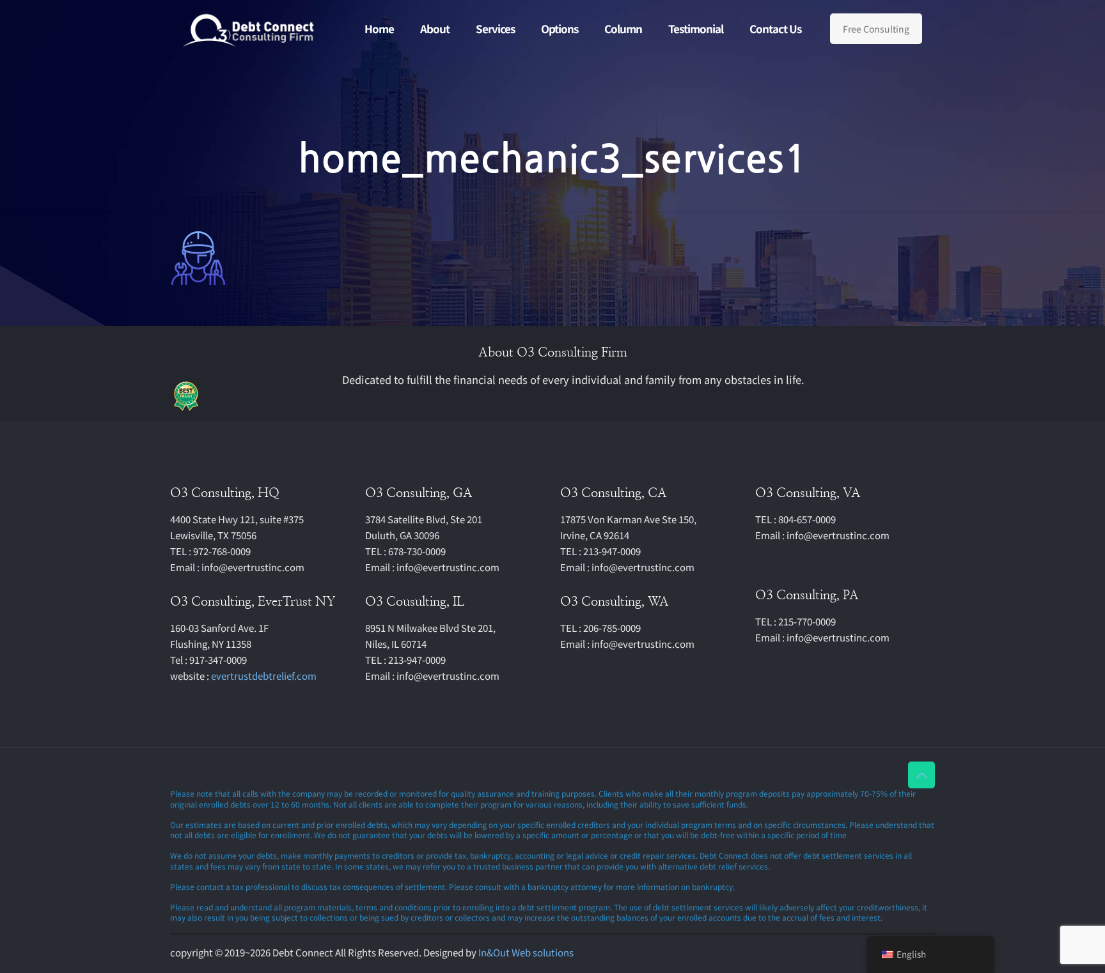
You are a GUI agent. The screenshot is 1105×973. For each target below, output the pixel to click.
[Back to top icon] (921, 775)
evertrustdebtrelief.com (264, 675)
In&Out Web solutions (526, 952)
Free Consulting (876, 28)
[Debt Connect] (249, 28)
